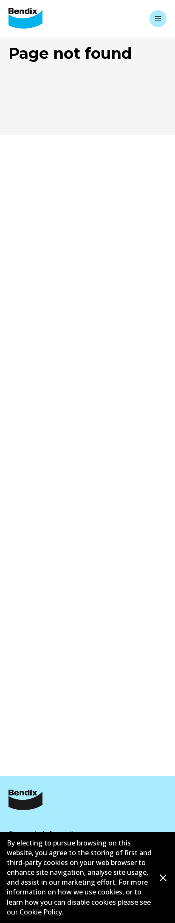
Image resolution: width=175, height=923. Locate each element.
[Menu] (158, 18)
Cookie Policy (41, 912)
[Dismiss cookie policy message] (163, 878)
